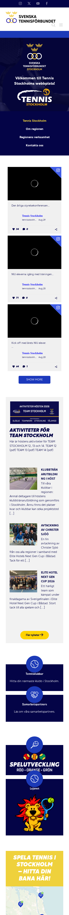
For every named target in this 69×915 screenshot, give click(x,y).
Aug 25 (42, 288)
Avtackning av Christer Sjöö (50, 530)
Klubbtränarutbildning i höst (49, 474)
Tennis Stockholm (32, 215)
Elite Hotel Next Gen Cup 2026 (49, 577)
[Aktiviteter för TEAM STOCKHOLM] (34, 412)
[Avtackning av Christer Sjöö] (23, 534)
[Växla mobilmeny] (61, 25)
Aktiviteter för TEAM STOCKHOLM (31, 433)
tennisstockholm (30, 220)
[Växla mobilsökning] (53, 25)
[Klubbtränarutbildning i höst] (23, 479)
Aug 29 (42, 220)
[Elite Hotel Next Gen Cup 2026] (23, 581)
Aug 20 (42, 357)
